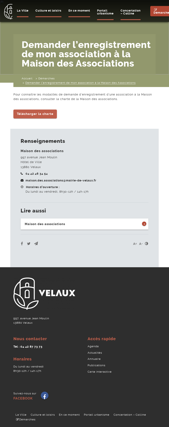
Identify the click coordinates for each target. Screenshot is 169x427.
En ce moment (79, 10)
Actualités (95, 352)
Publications (96, 365)
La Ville (22, 10)
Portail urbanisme (105, 12)
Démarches (27, 419)
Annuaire (94, 358)
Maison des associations (45, 224)
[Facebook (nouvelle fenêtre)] (44, 397)
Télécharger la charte (35, 114)
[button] (36, 244)
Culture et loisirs (48, 10)
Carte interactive (100, 371)
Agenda (93, 346)
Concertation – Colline (131, 12)
